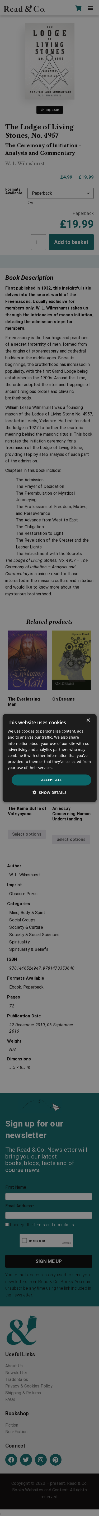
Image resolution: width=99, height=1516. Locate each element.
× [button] (88, 720)
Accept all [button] (51, 779)
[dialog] (49, 758)
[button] (49, 792)
